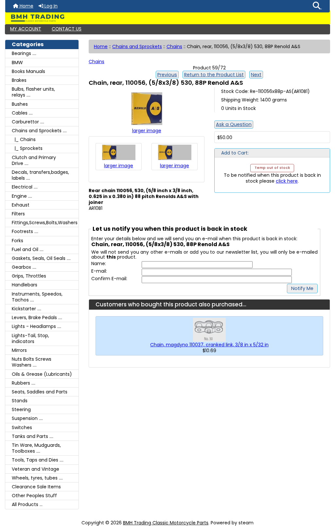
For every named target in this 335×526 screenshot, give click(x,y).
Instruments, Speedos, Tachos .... (37, 297)
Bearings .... (24, 53)
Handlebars (24, 284)
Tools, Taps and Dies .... (37, 460)
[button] (317, 6)
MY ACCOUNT (25, 29)
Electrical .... (25, 187)
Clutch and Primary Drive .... (34, 160)
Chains (174, 46)
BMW (17, 62)
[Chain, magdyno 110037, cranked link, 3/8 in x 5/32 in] (209, 329)
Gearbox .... (24, 267)
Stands (19, 400)
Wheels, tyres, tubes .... (37, 478)
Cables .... (22, 113)
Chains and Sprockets (137, 46)
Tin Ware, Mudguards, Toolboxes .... (36, 448)
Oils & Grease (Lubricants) (42, 374)
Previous (167, 74)
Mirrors (19, 350)
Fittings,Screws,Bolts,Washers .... (45, 222)
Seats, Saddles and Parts (39, 392)
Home (25, 6)
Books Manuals (28, 71)
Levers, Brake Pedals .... (37, 317)
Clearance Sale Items (36, 486)
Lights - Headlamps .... (36, 326)
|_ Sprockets (27, 148)
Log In (50, 6)
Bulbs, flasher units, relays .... (33, 92)
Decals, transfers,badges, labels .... (40, 175)
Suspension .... (27, 418)
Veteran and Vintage (35, 469)
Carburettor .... (28, 121)
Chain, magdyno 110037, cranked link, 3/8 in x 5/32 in (209, 344)
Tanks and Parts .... (32, 436)
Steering (21, 409)
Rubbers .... (23, 383)
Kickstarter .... (26, 308)
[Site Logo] (167, 18)
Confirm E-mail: (109, 278)
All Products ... (27, 504)
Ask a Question (234, 124)
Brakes (19, 80)
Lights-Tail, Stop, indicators (30, 338)
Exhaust (20, 205)
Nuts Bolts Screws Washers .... (31, 362)
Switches (22, 427)
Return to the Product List (214, 74)
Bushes (20, 104)
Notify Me (302, 288)
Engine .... (22, 196)
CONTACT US (66, 29)
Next (256, 74)
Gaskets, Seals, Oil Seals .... (41, 258)
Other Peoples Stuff (34, 495)
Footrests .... (25, 231)
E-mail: (99, 271)
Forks (17, 240)
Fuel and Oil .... (28, 249)
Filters (18, 213)
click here (287, 181)
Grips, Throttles (29, 276)
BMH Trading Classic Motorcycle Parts (165, 522)
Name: (98, 263)
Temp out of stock (272, 167)
